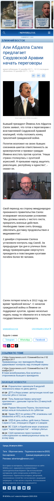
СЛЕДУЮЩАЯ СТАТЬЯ (40, 329)
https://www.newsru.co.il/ (15, 357)
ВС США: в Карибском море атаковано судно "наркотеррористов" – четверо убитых (25, 428)
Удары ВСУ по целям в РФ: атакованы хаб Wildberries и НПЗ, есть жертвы (27, 415)
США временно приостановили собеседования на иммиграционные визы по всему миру (25, 435)
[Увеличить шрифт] (38, 76)
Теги (5, 451)
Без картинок (9, 455)
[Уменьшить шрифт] (33, 76)
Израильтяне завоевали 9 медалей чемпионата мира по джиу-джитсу (23, 387)
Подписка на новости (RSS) (37, 451)
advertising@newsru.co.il (22, 459)
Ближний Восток (13, 40)
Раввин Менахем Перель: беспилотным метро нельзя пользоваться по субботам (25, 409)
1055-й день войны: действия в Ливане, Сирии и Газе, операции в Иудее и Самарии (25, 421)
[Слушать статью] (46, 76)
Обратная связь (16, 451)
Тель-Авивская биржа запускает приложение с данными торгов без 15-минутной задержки (26, 401)
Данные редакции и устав (38, 455)
